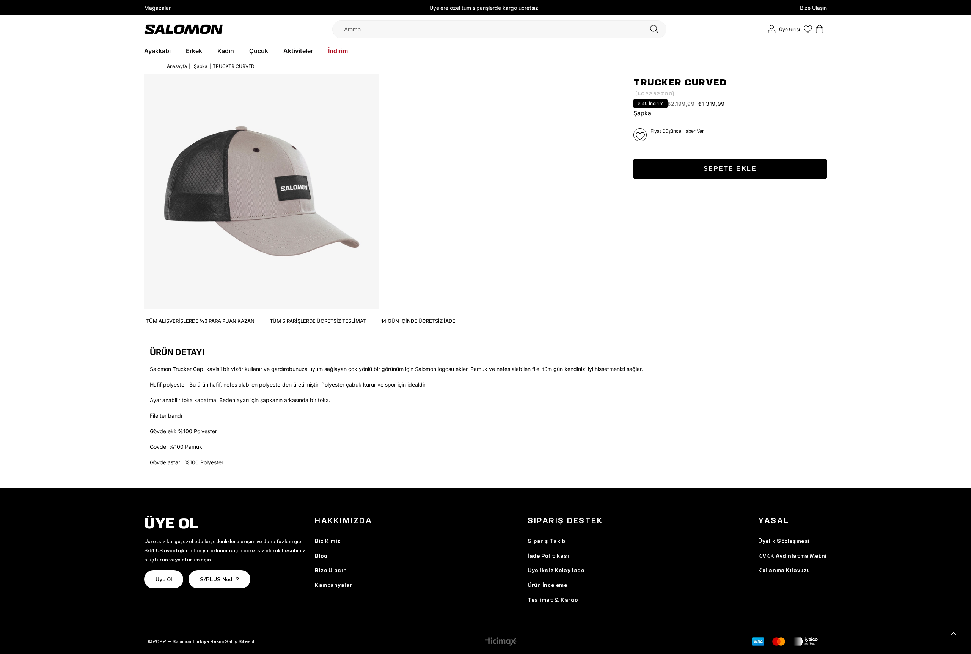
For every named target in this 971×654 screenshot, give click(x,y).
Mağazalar (157, 8)
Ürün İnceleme (547, 585)
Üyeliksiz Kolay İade (556, 570)
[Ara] (654, 29)
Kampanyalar (333, 585)
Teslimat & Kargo (553, 599)
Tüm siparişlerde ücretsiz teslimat (318, 321)
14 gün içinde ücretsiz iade (418, 321)
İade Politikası (548, 555)
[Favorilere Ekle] (640, 134)
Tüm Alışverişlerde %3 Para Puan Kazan (200, 321)
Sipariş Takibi (547, 541)
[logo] (183, 29)
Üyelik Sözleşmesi (784, 541)
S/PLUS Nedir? (219, 579)
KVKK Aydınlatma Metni (792, 555)
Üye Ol (164, 579)
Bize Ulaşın (813, 8)
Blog (321, 555)
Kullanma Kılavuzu (784, 570)
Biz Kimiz (328, 541)
